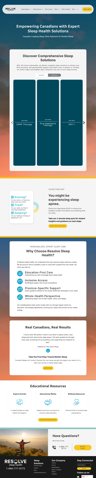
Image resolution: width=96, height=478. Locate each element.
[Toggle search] (77, 9)
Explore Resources (48, 420)
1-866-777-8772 (64, 447)
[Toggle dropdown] (30, 9)
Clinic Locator (48, 9)
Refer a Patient (66, 9)
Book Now (48, 368)
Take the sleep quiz (57, 226)
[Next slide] (84, 123)
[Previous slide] (12, 123)
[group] (24, 123)
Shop (73, 9)
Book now (87, 9)
